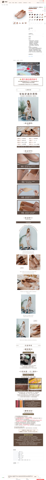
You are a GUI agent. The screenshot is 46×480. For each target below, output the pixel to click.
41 (41, 23)
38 (35, 23)
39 (37, 23)
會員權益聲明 (27, 479)
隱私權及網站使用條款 (18, 479)
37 (33, 23)
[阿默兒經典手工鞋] (5, 2)
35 (29, 23)
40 (39, 23)
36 (31, 23)
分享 (29, 56)
